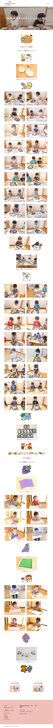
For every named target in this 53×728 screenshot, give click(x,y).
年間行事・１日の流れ (9, 710)
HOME (5, 705)
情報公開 (6, 717)
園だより (6, 714)
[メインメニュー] (48, 3)
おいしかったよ (7, 713)
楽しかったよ (7, 711)
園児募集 (6, 716)
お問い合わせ (7, 719)
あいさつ (6, 708)
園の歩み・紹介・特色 (8, 707)
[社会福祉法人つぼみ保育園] (10, 3)
